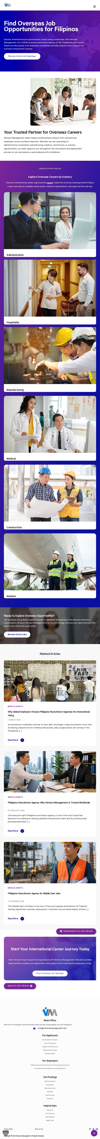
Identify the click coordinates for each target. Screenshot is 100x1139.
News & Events (15, 706)
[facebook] (90, 1129)
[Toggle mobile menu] (94, 6)
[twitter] (93, 1129)
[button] (5, 1133)
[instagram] (97, 1129)
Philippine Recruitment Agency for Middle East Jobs (34, 893)
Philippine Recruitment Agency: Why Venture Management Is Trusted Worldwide (49, 803)
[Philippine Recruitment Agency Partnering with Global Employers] (50, 752)
